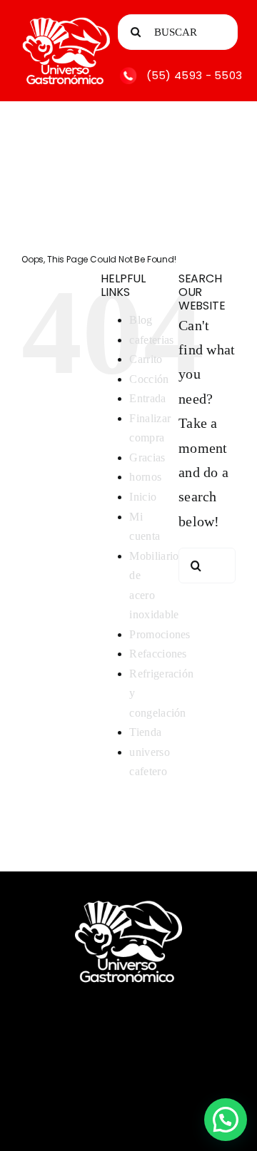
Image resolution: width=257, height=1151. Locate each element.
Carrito (145, 359)
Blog (140, 320)
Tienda (145, 732)
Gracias (147, 457)
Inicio (142, 497)
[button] (225, 1119)
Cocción (148, 379)
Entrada (147, 398)
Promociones (159, 634)
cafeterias (151, 340)
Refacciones (157, 654)
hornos (145, 477)
